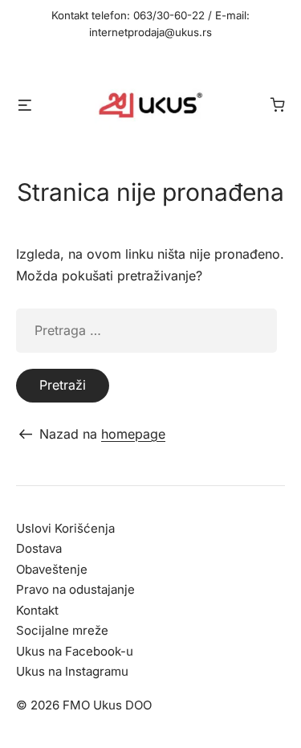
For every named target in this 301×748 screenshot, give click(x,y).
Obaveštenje (51, 569)
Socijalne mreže (62, 630)
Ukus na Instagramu (72, 671)
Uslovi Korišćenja (65, 528)
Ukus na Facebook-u (74, 651)
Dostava (39, 548)
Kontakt (37, 610)
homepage (133, 434)
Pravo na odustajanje (75, 589)
